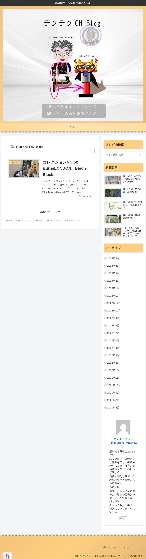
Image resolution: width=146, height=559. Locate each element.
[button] (140, 154)
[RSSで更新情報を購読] (125, 518)
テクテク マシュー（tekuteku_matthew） (123, 442)
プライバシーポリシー (133, 547)
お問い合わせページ (111, 547)
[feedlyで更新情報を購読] (121, 518)
